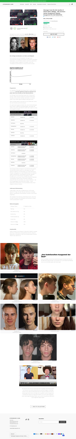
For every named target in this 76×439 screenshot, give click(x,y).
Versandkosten (54, 20)
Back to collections (39, 406)
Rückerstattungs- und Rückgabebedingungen (14, 423)
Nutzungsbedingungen (14, 421)
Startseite (11, 420)
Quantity (45, 31)
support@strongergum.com (15, 428)
